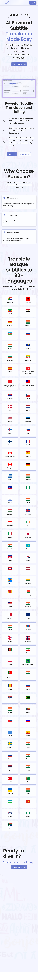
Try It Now (12, 154)
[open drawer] (3, 3)
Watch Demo (25, 154)
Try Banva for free (19, 64)
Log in (33, 3)
